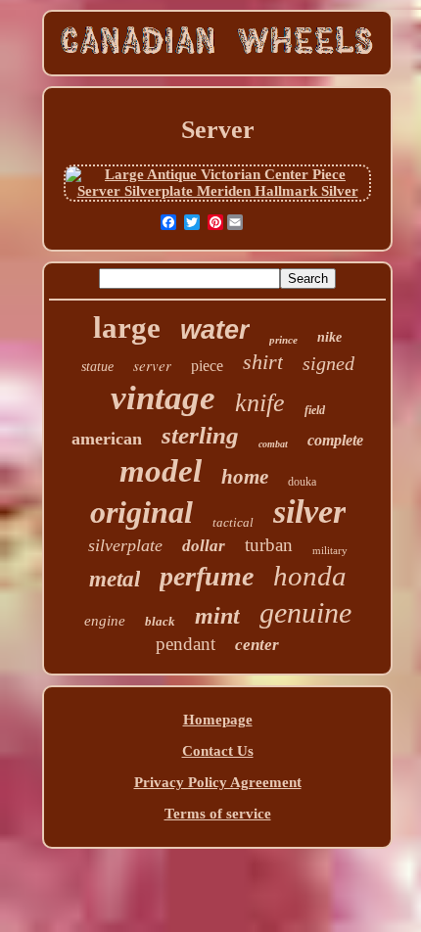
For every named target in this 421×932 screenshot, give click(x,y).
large (127, 327)
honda (310, 575)
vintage (163, 398)
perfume (207, 576)
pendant (185, 643)
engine (104, 621)
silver (309, 511)
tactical (233, 522)
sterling (200, 435)
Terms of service (217, 813)
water (215, 330)
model (160, 471)
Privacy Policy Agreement (218, 782)
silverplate (125, 545)
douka (302, 482)
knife (260, 403)
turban (269, 545)
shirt (263, 362)
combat (273, 444)
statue (97, 366)
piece (207, 365)
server (152, 365)
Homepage (218, 719)
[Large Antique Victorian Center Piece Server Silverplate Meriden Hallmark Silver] (217, 191)
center (257, 644)
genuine (305, 612)
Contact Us (218, 751)
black (160, 621)
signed (328, 363)
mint (217, 616)
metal (114, 579)
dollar (203, 545)
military (330, 550)
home (244, 477)
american (106, 438)
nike (329, 337)
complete (335, 440)
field (314, 410)
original (141, 512)
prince (283, 340)
